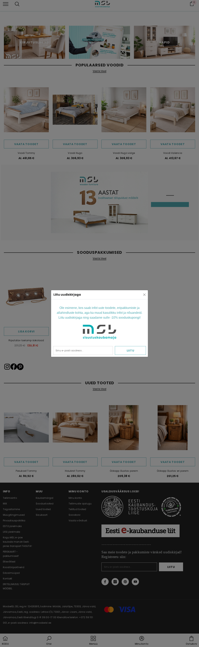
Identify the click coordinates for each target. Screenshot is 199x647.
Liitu (130, 351)
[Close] (144, 294)
